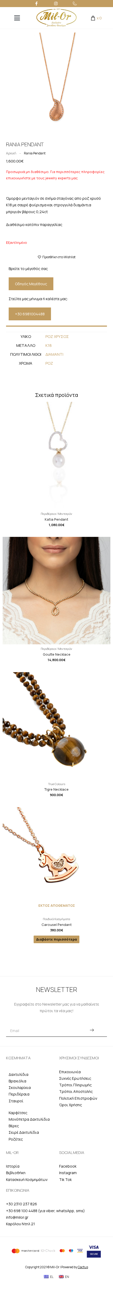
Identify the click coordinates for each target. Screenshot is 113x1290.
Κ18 (48, 345)
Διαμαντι (54, 354)
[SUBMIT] (92, 1030)
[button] (31, 283)
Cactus (83, 1267)
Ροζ (49, 363)
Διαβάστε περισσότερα (56, 939)
